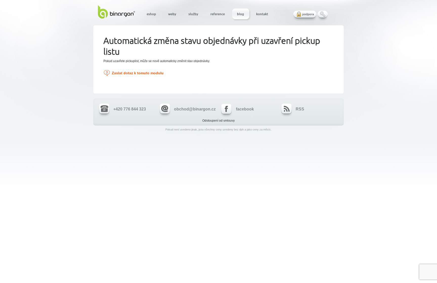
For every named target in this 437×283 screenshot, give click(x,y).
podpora (308, 14)
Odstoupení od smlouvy (218, 120)
